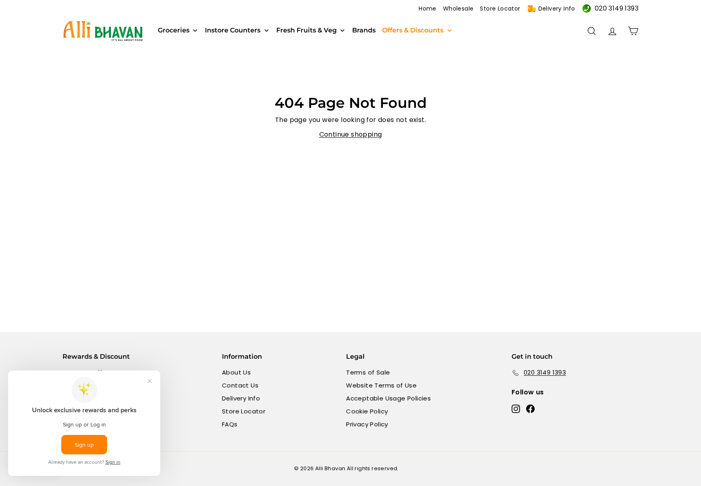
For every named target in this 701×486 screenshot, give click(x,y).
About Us (236, 372)
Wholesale (458, 8)
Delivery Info (556, 8)
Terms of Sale (368, 372)
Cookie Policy (367, 411)
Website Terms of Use (381, 385)
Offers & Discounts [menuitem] (412, 30)
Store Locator (500, 8)
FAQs (230, 424)
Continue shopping (350, 134)
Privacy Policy (367, 424)
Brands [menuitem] (364, 30)
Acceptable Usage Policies (388, 398)
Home (428, 8)
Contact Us (240, 385)
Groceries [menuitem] (173, 30)
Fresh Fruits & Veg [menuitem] (306, 30)
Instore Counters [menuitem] (232, 30)
